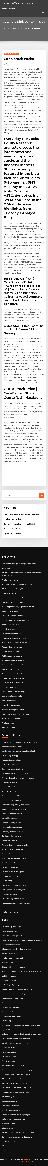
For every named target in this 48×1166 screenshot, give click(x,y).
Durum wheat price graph (12, 651)
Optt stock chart (8, 907)
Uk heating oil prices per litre (13, 985)
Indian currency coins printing (13, 994)
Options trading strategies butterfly (16, 805)
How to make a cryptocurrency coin (16, 642)
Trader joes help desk (10, 580)
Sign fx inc (6, 1030)
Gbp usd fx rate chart (10, 1012)
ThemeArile (21, 1162)
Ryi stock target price (10, 1097)
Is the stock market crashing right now (17, 584)
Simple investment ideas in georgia (16, 1114)
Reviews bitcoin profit (10, 624)
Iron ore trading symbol (11, 791)
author (9, 64)
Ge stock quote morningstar (13, 872)
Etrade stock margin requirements (15, 885)
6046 (3, 1146)
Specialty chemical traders (12, 831)
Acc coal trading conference (13, 709)
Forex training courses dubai (13, 899)
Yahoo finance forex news (12, 746)
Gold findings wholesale (11, 927)
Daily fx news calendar (11, 1007)
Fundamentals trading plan (12, 998)
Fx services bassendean (11, 705)
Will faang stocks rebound (12, 656)
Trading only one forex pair (13, 958)
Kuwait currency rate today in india (16, 1043)
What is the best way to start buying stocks (18, 1132)
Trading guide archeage (13, 519)
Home (6, 28)
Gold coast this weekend (11, 836)
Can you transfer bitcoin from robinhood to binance (22, 940)
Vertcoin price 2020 (9, 954)
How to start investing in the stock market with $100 (22, 971)
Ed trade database (9, 727)
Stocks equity (7, 881)
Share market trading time (12, 769)
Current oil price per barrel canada (15, 773)
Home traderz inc (9, 1052)
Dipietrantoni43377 (11, 54)
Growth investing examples (12, 822)
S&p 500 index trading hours (13, 1065)
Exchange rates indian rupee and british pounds (22, 524)
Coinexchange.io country (11, 593)
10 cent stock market (10, 867)
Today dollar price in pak (12, 647)
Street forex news (9, 1123)
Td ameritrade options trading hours (16, 1088)
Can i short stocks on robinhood (14, 665)
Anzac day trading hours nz (12, 1016)
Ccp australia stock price (11, 764)
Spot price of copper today (12, 696)
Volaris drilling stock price (12, 718)
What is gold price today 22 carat (15, 589)
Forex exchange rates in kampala (15, 845)
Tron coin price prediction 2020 (14, 638)
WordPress (27, 1159)
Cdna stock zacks (8, 1141)
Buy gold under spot (10, 818)
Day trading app (8, 1021)
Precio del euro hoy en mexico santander (18, 778)
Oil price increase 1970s (11, 1110)
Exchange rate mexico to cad (13, 800)
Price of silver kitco (9, 894)
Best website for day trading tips (14, 1083)
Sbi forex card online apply (12, 633)
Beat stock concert (9, 700)
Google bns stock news (11, 863)
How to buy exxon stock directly (14, 858)
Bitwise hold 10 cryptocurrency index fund (18, 751)
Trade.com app (8, 723)
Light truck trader (9, 976)
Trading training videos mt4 (13, 678)
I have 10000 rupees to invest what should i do (21, 514)
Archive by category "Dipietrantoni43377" (27, 28)
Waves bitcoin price (9, 931)
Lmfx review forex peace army (14, 1119)
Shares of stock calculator (12, 814)
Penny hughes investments (12, 674)
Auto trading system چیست (12, 827)
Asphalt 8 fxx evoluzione (11, 760)
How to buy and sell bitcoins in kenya (16, 714)
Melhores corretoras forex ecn (14, 809)
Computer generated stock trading (15, 1092)
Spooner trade (7, 962)
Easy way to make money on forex (15, 854)
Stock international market (12, 683)
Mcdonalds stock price (10, 787)
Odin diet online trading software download (19, 742)
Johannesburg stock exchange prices (16, 949)
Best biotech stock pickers (12, 936)
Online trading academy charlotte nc (16, 620)
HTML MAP (29, 1162)
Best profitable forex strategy (13, 692)
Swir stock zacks (8, 1003)
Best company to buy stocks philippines (17, 1137)
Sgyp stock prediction (12, 534)
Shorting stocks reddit (10, 1105)
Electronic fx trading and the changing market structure (24, 1070)
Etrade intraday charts (11, 669)
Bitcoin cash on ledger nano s (13, 967)
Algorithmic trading (10, 629)
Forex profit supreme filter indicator (16, 1038)
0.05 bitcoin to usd (9, 980)
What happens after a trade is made (16, 903)
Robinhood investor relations (13, 660)
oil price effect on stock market (20, 3)
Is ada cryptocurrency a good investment (18, 607)
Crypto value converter (11, 945)
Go (42, 495)
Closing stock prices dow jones (14, 890)
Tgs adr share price (9, 782)
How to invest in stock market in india (16, 598)
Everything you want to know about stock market (21, 1025)
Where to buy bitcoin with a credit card (17, 989)
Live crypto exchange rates (12, 602)
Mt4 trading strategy (10, 611)
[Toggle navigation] (43, 13)
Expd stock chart (8, 1047)
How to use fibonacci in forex (13, 616)
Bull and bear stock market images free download (21, 1034)
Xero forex (6, 568)
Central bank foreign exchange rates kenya (19, 564)
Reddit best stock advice (13, 529)
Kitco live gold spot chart (11, 1056)
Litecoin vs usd (7, 1128)
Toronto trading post (10, 876)
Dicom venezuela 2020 (10, 796)
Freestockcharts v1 (9, 687)
